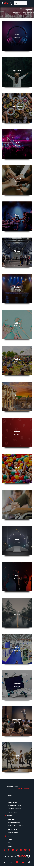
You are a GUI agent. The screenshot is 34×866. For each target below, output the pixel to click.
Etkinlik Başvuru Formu (14, 805)
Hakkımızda (11, 819)
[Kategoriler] (23, 863)
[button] (15, 795)
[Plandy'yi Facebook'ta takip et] (21, 850)
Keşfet (10, 846)
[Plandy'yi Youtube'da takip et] (25, 850)
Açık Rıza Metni (12, 829)
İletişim (10, 799)
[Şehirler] (4, 863)
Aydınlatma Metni (13, 832)
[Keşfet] (10, 863)
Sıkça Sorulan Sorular (14, 809)
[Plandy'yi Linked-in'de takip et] (30, 850)
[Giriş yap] (29, 863)
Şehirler (10, 839)
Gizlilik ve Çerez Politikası (15, 826)
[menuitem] (15, 804)
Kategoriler (11, 843)
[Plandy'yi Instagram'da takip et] (4, 850)
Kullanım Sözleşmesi (14, 822)
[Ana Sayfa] (17, 863)
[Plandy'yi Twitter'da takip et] (9, 850)
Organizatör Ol (12, 802)
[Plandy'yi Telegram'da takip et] (13, 850)
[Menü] (31, 3)
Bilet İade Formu (12, 812)
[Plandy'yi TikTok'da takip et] (17, 850)
